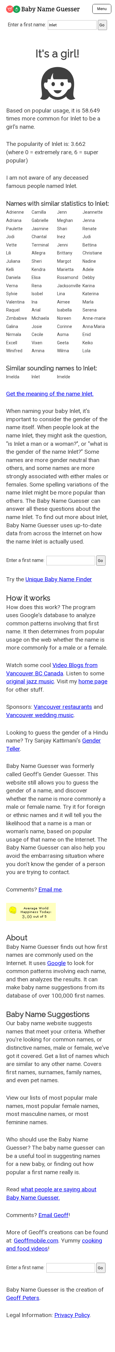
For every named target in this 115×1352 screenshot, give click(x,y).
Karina (88, 285)
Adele (88, 269)
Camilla (39, 212)
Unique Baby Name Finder (58, 579)
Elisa (36, 277)
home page (93, 681)
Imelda (12, 376)
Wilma (63, 350)
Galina (12, 326)
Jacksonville (69, 285)
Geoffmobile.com (36, 1240)
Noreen (64, 318)
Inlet (36, 376)
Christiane (92, 252)
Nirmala (13, 334)
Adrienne (15, 212)
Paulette (14, 228)
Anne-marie (94, 318)
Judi (86, 236)
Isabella (64, 309)
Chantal (39, 236)
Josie (37, 326)
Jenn (62, 212)
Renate (89, 228)
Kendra (38, 269)
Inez (61, 236)
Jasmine (40, 228)
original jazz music (30, 681)
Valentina (15, 302)
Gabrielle (40, 220)
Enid (86, 334)
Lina (61, 293)
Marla (88, 302)
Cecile (37, 334)
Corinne (64, 326)
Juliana (13, 261)
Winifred (14, 350)
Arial (36, 309)
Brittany (64, 252)
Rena (37, 285)
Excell (11, 342)
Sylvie (11, 293)
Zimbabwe (16, 318)
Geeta (63, 342)
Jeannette (92, 212)
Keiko (87, 342)
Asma (63, 334)
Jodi (10, 236)
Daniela (13, 277)
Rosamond (67, 277)
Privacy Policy (72, 1315)
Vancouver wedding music (40, 715)
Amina (38, 350)
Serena (89, 309)
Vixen (37, 342)
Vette (11, 245)
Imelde (63, 376)
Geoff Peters (22, 1297)
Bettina (89, 245)
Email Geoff (53, 1215)
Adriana (13, 220)
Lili (8, 252)
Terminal (40, 245)
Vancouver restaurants (63, 706)
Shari (62, 228)
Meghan (65, 220)
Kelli (10, 269)
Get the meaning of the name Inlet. (50, 393)
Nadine (89, 261)
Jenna (88, 220)
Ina (34, 302)
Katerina (90, 293)
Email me (50, 889)
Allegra (38, 252)
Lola (86, 350)
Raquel (13, 309)
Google (56, 963)
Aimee (63, 302)
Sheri (37, 261)
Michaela (40, 318)
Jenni (62, 245)
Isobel (37, 293)
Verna (12, 285)
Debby (88, 277)
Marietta (65, 269)
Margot (64, 261)
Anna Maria (93, 326)
